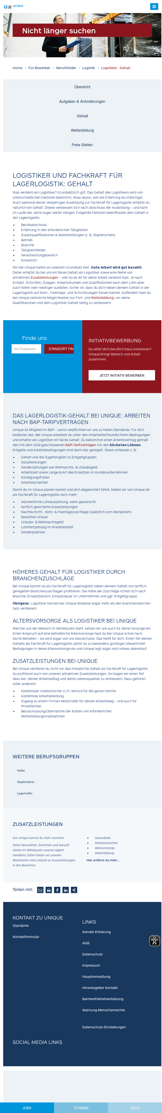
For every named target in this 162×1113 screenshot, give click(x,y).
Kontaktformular (26, 937)
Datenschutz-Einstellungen (104, 1027)
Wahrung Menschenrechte (103, 1010)
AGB (85, 943)
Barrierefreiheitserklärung (102, 999)
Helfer (21, 770)
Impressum (91, 965)
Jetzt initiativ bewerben (121, 375)
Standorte (21, 925)
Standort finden (62, 348)
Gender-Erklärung (96, 932)
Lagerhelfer (24, 793)
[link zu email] (40, 890)
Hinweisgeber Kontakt (100, 988)
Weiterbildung (82, 130)
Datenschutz (92, 954)
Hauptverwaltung (96, 976)
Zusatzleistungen (44, 277)
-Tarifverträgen (80, 445)
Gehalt (82, 115)
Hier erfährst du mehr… (102, 860)
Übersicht (82, 86)
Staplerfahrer (26, 782)
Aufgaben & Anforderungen (82, 101)
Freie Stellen (82, 144)
